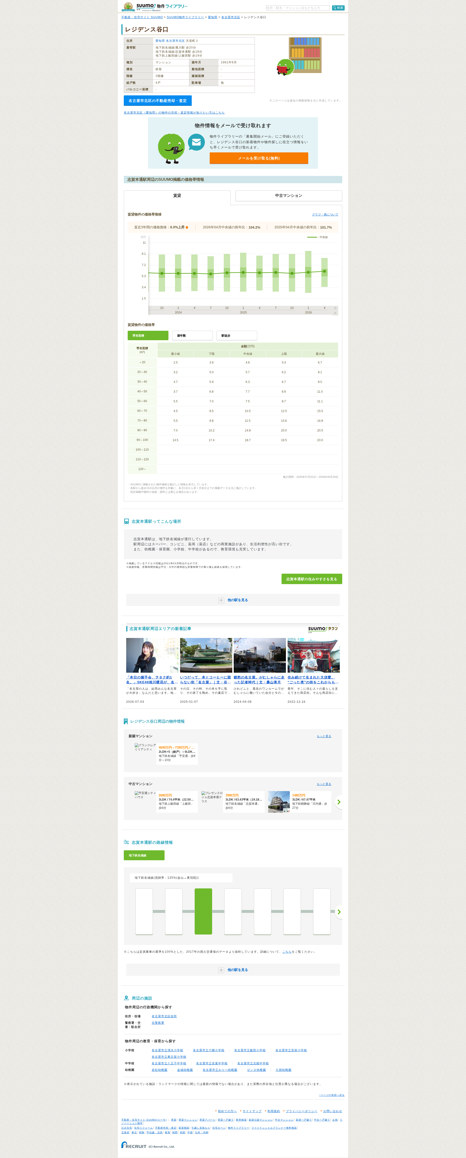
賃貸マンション (188, 1119)
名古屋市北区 (230, 17)
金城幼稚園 (185, 1070)
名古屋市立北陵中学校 (253, 1063)
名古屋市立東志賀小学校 (169, 1057)
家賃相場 (241, 1119)
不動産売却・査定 (165, 1127)
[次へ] (338, 802)
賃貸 (173, 1119)
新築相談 (184, 1127)
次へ (338, 911)
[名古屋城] (292, 911)
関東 (141, 1132)
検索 (340, 7)
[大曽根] (144, 911)
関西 (175, 1132)
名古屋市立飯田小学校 (250, 1050)
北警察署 (158, 1023)
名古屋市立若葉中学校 (212, 1063)
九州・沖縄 (201, 1132)
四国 (182, 1132)
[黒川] (233, 911)
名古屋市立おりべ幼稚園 (220, 1070)
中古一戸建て (322, 1119)
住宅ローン (219, 1127)
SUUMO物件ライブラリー (185, 17)
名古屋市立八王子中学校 (169, 1063)
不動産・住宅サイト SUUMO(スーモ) (143, 1119)
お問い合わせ (332, 1111)
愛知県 (212, 17)
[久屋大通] (321, 911)
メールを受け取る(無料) (259, 158)
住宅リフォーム (143, 1127)
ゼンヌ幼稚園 (256, 1070)
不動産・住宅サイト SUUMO (142, 17)
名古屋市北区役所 (164, 1016)
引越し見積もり (200, 1127)
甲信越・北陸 (155, 1132)
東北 (134, 1132)
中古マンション (284, 1119)
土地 (335, 1119)
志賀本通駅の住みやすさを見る (311, 579)
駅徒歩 (226, 335)
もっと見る (324, 736)
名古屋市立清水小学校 (167, 1050)
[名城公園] (262, 911)
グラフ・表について (325, 214)
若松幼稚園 (159, 1070)
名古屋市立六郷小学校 (209, 1050)
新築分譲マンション (261, 1119)
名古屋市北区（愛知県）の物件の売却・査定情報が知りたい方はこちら (174, 112)
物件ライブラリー (238, 1127)
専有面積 (138, 335)
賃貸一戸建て (226, 1119)
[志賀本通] (203, 911)
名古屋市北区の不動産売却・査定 (158, 101)
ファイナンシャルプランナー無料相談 (274, 1127)
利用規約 (273, 1111)
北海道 (125, 1132)
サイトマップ (252, 1111)
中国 (190, 1132)
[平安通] (173, 911)
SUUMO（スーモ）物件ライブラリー (154, 6)
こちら (287, 951)
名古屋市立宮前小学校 (291, 1050)
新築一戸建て (304, 1119)
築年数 (181, 335)
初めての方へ (227, 1111)
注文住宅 (126, 1127)
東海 (167, 1132)
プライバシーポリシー (301, 1111)
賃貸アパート (208, 1119)
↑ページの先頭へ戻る (332, 1095)
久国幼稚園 (283, 1070)
